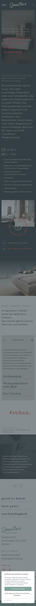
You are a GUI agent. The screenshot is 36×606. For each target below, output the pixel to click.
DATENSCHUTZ (8, 600)
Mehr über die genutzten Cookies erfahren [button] (17, 594)
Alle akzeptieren (18, 589)
